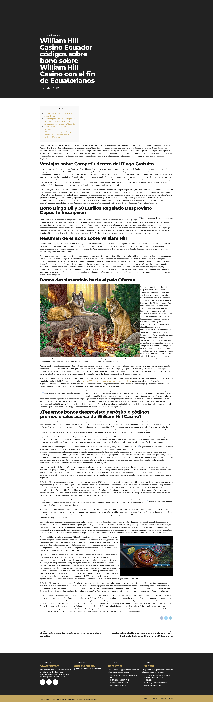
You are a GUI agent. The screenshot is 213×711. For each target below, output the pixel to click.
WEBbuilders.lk (91, 699)
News (171, 699)
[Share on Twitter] (166, 618)
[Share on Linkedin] (170, 618)
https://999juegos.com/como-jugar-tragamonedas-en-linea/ (107, 381)
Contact (163, 699)
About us (153, 699)
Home (145, 699)
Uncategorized (53, 35)
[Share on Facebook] (162, 618)
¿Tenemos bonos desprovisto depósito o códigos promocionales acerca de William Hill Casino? (60, 134)
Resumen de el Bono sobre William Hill (59, 124)
